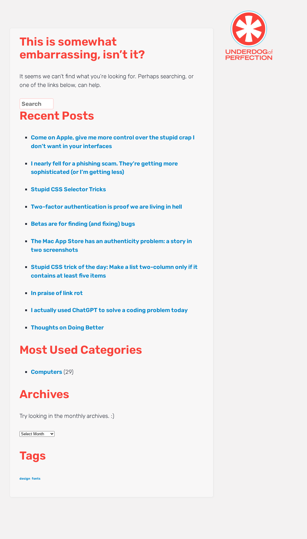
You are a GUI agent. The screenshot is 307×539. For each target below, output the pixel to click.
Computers (46, 371)
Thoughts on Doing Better (67, 327)
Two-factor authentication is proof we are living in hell (106, 206)
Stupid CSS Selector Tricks (68, 189)
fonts (36, 479)
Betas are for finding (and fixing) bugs (83, 223)
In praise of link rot (57, 293)
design (24, 479)
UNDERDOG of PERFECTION (259, 30)
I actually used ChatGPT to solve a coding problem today (109, 310)
